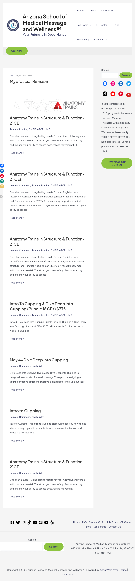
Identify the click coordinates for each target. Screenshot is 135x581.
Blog (116, 25)
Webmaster (67, 574)
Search (105, 70)
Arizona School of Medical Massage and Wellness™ (45, 22)
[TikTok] (29, 522)
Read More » (17, 153)
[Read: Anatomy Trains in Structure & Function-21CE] (48, 105)
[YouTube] (46, 522)
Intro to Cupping (25, 410)
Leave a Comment (20, 185)
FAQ (93, 10)
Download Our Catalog (117, 163)
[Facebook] (12, 522)
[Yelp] (52, 522)
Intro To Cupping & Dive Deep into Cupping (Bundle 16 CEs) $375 (41, 306)
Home (80, 10)
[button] (84, 10)
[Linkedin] (35, 522)
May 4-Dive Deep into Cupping (39, 359)
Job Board (82, 25)
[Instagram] (24, 522)
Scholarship (83, 39)
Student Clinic (107, 10)
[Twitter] (18, 522)
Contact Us (100, 39)
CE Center (101, 25)
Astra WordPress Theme (113, 570)
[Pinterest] (41, 522)
